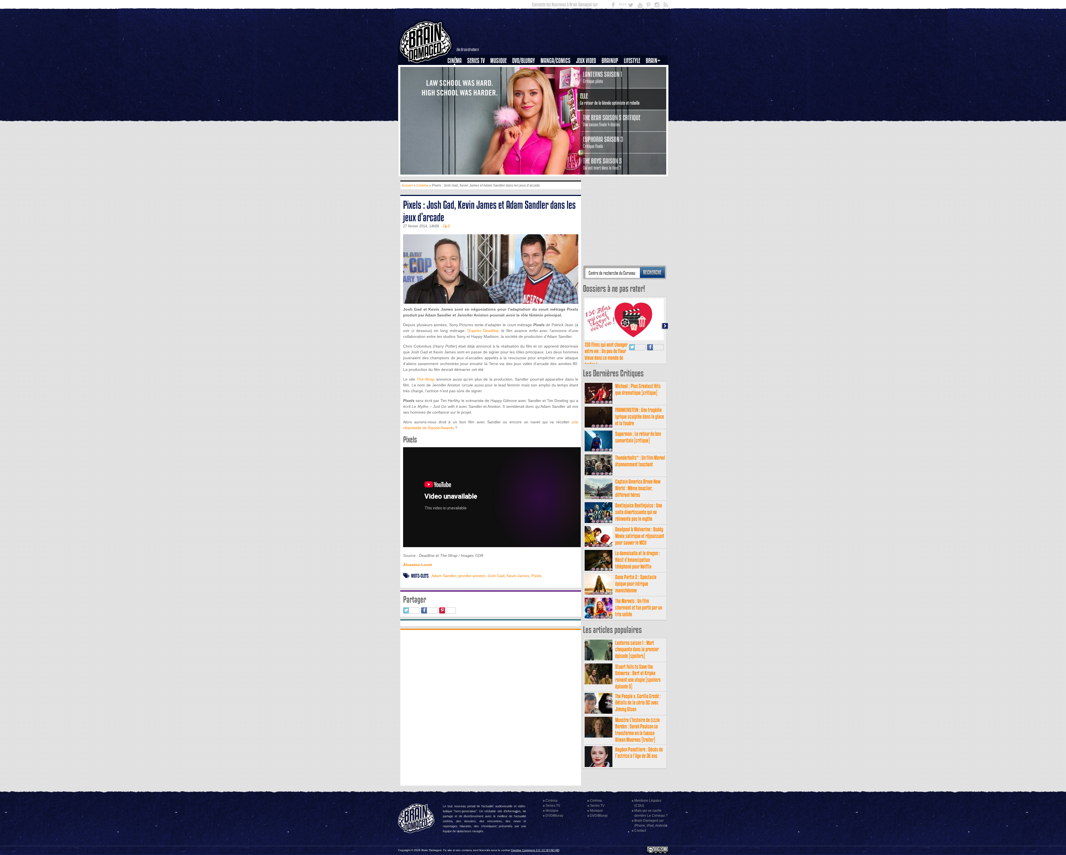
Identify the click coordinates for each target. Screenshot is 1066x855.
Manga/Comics (555, 60)
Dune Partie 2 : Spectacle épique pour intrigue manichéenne (636, 584)
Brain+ (653, 60)
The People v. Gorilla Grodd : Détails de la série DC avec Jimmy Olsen (638, 703)
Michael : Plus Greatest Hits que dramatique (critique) (638, 389)
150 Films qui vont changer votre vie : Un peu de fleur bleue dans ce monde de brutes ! (606, 354)
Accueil (407, 185)
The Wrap (425, 379)
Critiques (457, 70)
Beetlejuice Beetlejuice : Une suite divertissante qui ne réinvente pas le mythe (638, 512)
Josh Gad (495, 576)
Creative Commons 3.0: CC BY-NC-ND (535, 850)
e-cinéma (457, 89)
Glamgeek (634, 80)
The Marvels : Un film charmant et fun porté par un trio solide (638, 607)
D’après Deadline (483, 330)
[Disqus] (490, 707)
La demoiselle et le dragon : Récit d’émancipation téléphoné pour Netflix (637, 560)
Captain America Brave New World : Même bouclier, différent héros (637, 488)
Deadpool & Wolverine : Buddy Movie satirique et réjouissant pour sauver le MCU (639, 536)
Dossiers (456, 80)
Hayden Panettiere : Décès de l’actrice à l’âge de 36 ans (639, 752)
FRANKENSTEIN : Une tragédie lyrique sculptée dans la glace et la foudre (639, 416)
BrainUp (610, 60)
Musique (498, 60)
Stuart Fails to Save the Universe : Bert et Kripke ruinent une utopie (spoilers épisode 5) (638, 676)
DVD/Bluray (523, 60)
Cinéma (454, 60)
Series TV (476, 60)
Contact (640, 831)
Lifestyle (632, 60)
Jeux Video (586, 60)
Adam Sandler (443, 576)
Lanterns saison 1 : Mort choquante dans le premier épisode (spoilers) (637, 649)
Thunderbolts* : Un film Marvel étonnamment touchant (640, 460)
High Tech (634, 89)
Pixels (536, 576)
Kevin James (518, 576)
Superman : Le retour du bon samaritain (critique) (638, 437)
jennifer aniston (471, 576)
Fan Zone (654, 70)
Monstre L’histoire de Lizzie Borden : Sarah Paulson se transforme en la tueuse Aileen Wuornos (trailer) (637, 730)
